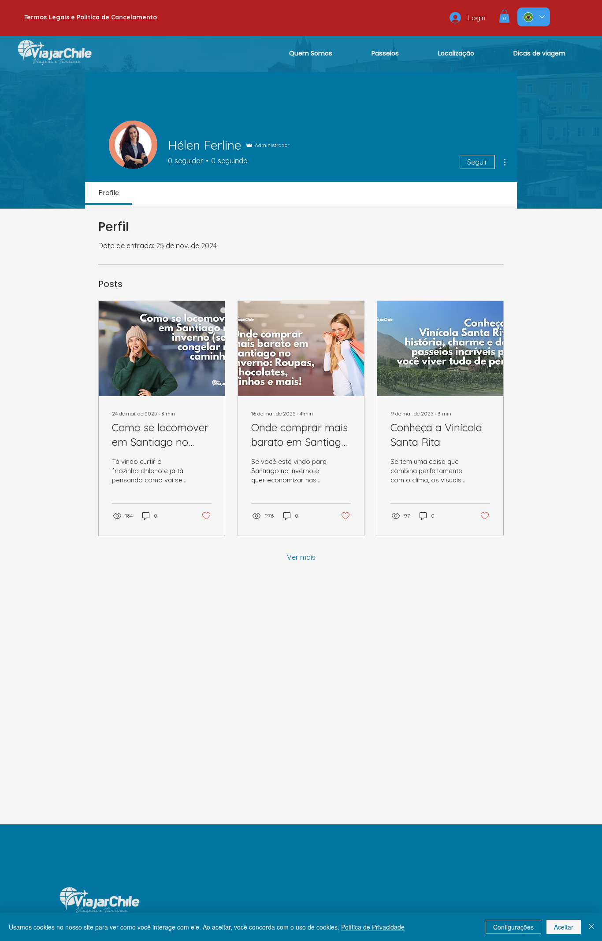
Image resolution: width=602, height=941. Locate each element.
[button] (504, 16)
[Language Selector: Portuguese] (533, 16)
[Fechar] (591, 927)
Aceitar (563, 927)
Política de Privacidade (373, 927)
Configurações (513, 927)
